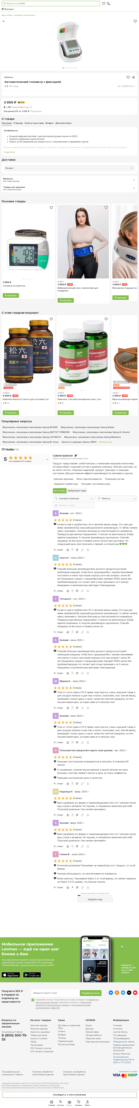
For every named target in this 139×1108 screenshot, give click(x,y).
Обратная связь (93, 1038)
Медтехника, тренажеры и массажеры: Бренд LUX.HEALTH (32, 437)
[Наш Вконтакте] (111, 994)
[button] (11, 86)
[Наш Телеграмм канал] (123, 994)
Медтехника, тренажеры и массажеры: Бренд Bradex (87, 427)
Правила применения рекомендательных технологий (123, 1048)
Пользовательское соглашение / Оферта (12, 1073)
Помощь (62, 1038)
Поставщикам (120, 1035)
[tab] (7, 123)
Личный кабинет (94, 1035)
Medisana (8, 77)
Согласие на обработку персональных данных (74, 1073)
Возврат (62, 1034)
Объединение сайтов (123, 1042)
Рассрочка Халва (66, 1044)
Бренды (89, 1028)
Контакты (117, 1028)
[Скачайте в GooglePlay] (32, 975)
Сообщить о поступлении (69, 1094)
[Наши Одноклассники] (117, 994)
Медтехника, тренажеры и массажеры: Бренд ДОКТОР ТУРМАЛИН (36, 432)
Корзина (78, 1105)
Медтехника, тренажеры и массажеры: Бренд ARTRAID (30, 427)
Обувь (33, 1042)
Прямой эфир (92, 1032)
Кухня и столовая (38, 1038)
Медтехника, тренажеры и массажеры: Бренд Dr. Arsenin (101, 432)
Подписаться (90, 993)
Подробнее (36, 111)
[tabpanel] (69, 141)
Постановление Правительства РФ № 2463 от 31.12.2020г (123, 1060)
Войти (87, 1105)
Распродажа (36, 1045)
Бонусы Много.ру (121, 1053)
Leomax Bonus (120, 1032)
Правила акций (65, 1041)
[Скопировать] (133, 77)
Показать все (105, 442)
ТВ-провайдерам (121, 1038)
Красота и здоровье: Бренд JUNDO (79, 442)
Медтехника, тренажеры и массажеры (18, 15)
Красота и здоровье (40, 1032)
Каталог (60, 1105)
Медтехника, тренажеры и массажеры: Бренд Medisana (92, 437)
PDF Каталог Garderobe (41, 1051)
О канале (117, 1025)
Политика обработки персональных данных (43, 1073)
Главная (51, 1105)
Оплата (61, 1031)
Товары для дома (38, 1035)
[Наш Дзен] (129, 994)
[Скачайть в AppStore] (11, 975)
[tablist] (69, 123)
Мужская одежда (39, 1028)
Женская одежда (38, 1025)
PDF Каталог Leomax (40, 1048)
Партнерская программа (98, 1042)
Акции (89, 1025)
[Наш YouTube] (135, 994)
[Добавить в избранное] (51, 207)
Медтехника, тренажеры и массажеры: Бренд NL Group (31, 442)
